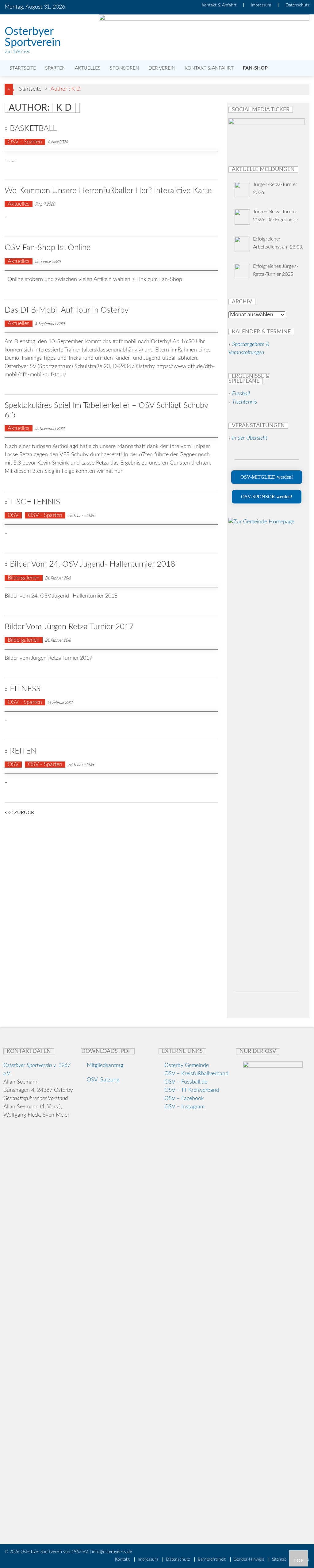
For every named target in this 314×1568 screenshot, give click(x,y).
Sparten (55, 68)
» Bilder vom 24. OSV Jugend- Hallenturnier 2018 (90, 564)
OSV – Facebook (184, 1098)
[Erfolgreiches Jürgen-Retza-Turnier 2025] (242, 273)
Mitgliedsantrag (104, 1065)
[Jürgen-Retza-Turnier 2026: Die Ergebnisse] (242, 218)
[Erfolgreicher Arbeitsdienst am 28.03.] (242, 245)
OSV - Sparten (25, 142)
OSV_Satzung (102, 1080)
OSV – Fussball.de (185, 1082)
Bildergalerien (24, 578)
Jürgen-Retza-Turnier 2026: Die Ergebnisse (275, 215)
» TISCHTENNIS (32, 502)
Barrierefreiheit (212, 1559)
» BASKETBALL (31, 128)
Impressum (261, 5)
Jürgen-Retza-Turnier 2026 (275, 188)
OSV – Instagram (184, 1107)
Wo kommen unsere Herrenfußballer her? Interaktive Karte (108, 191)
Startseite (22, 68)
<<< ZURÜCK (19, 813)
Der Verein (161, 68)
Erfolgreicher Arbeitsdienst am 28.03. (278, 243)
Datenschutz (297, 5)
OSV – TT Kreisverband (191, 1090)
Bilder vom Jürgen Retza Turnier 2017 (69, 627)
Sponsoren (124, 68)
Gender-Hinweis (249, 1559)
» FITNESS (22, 689)
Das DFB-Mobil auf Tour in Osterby (66, 310)
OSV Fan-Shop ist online (48, 248)
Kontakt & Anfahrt (219, 5)
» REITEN (21, 751)
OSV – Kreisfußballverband (196, 1073)
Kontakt (122, 1559)
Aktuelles (88, 68)
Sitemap (279, 1559)
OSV (13, 515)
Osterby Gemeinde (186, 1065)
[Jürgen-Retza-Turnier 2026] (242, 191)
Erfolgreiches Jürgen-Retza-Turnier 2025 (275, 270)
